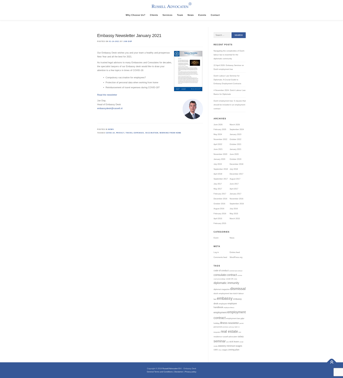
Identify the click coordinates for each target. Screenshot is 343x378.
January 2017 (235, 194)
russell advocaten (229, 337)
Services (167, 15)
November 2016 (236, 199)
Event (216, 238)
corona (239, 275)
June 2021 (218, 149)
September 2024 (237, 129)
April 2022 (218, 144)
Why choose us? (135, 15)
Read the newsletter (107, 95)
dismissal (238, 289)
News (191, 15)
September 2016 (237, 204)
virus (220, 350)
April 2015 (218, 218)
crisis (235, 279)
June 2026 (218, 124)
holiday (217, 323)
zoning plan (233, 349)
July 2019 (218, 164)
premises (226, 327)
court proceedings (219, 279)
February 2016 (220, 213)
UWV (216, 350)
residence (218, 337)
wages (225, 350)
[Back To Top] (331, 362)
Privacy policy (190, 372)
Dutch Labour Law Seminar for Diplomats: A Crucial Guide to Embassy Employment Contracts (227, 80)
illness (223, 322)
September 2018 (221, 169)
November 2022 (220, 139)
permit (241, 323)
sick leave (234, 341)
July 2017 (218, 184)
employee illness (229, 307)
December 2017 (236, 174)
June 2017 (234, 184)
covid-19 (110, 133)
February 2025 (220, 129)
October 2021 (235, 144)
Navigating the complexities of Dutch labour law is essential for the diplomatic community (229, 55)
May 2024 (218, 134)
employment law (233, 318)
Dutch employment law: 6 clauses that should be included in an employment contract (230, 105)
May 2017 (218, 189)
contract (232, 275)
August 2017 (235, 179)
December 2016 (220, 199)
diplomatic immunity (226, 283)
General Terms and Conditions (160, 372)
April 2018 (218, 174)
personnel (218, 327)
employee (223, 304)
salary (241, 336)
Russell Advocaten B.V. (172, 368)
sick (227, 342)
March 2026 (235, 124)
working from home (170, 133)
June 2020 (234, 154)
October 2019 (235, 159)
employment (220, 312)
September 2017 (221, 179)
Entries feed (235, 252)
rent (239, 332)
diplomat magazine (222, 289)
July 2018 (234, 169)
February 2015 (220, 223)
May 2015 (234, 213)
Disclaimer (178, 372)
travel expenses (135, 133)
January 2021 (235, 149)
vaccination (152, 133)
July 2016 (234, 208)
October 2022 (235, 139)
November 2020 (220, 154)
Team (180, 15)
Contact (215, 15)
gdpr (242, 318)
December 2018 (236, 164)
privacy (120, 133)
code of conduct (221, 270)
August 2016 (219, 208)
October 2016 (219, 204)
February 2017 (220, 194)
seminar (220, 341)
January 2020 (219, 159)
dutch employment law (223, 293)
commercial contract (235, 271)
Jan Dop (127, 41)
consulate (220, 275)
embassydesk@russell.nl (109, 108)
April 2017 (234, 189)
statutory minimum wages (230, 346)
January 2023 (235, 134)
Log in (216, 252)
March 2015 (235, 218)
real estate (229, 331)
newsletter (233, 323)
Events (202, 15)
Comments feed (220, 257)
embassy (225, 298)
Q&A (236, 327)
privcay (231, 327)
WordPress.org (236, 257)
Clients (154, 15)
